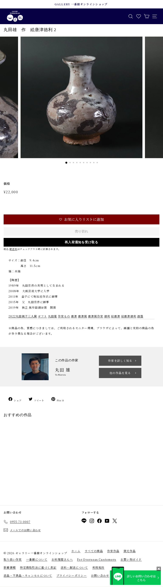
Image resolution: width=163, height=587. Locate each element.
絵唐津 (115, 316)
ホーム (75, 551)
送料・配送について (74, 567)
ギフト (42, 316)
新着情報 (10, 567)
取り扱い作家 (13, 559)
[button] (81, 219)
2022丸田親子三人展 (22, 316)
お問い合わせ (100, 575)
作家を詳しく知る (120, 361)
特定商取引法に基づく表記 (38, 567)
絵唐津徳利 (128, 316)
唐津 (74, 316)
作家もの (64, 316)
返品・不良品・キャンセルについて (28, 575)
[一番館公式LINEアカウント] (84, 521)
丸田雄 (52, 316)
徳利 (107, 316)
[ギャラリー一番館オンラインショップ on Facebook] (99, 522)
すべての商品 (94, 551)
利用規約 (98, 567)
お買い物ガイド (131, 559)
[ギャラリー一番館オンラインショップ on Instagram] (92, 522)
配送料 (13, 249)
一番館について (36, 559)
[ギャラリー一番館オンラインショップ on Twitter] (114, 522)
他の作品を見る (120, 373)
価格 (7, 183)
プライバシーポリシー (71, 575)
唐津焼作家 (95, 316)
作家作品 (113, 551)
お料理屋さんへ (62, 559)
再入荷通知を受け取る (81, 242)
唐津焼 (82, 316)
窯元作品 (130, 551)
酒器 (140, 316)
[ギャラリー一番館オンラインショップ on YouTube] (107, 522)
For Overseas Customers (96, 559)
